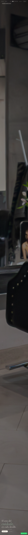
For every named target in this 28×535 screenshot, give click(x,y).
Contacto (20, 1)
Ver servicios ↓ (11, 531)
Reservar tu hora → (5, 531)
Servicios (2, 1)
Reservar (25, 1)
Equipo (6, 1)
